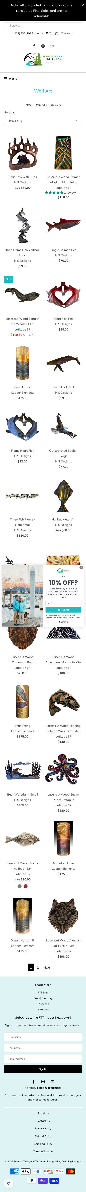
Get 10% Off (63, 609)
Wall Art (43, 91)
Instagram (43, 1009)
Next (47, 967)
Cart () (53, 33)
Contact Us (43, 1120)
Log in (39, 33)
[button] (54, 192)
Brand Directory (43, 998)
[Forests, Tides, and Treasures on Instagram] (43, 46)
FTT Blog (43, 992)
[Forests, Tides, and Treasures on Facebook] (34, 46)
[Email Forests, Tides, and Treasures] (51, 46)
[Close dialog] (81, 567)
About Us (43, 1113)
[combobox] (43, 25)
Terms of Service (43, 1151)
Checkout (66, 33)
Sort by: (9, 112)
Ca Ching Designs (71, 1161)
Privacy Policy (43, 1128)
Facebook (43, 1003)
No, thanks (63, 622)
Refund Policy (43, 1136)
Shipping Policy (43, 1143)
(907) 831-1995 (23, 33)
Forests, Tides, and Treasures (30, 1161)
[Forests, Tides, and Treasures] (43, 60)
